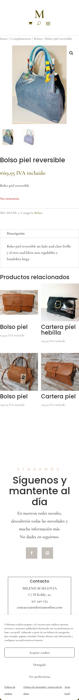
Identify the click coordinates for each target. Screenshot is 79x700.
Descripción (16, 233)
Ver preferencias (39, 677)
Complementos (21, 39)
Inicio (4, 39)
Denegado (39, 665)
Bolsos (38, 39)
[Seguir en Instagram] (47, 553)
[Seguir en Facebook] (31, 553)
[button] (71, 53)
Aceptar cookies (39, 653)
